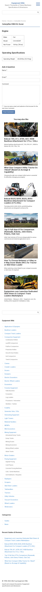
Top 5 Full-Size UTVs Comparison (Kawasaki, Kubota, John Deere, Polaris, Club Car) (19, 231)
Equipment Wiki (18, 3)
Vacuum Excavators (11, 500)
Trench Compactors (12, 359)
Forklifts (7, 408)
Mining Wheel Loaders (12, 448)
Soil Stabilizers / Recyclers (13, 475)
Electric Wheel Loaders (12, 381)
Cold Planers (9, 465)
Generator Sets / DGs (12, 411)
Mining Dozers (10, 441)
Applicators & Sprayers (12, 326)
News (6, 524)
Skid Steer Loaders (11, 486)
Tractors (7, 493)
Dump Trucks (10, 438)
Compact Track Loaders (13, 333)
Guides (7, 521)
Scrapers (8, 482)
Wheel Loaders (10, 503)
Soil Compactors (11, 356)
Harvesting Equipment (12, 415)
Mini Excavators (10, 429)
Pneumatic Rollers (11, 349)
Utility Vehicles (9, 496)
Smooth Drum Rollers (12, 353)
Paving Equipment (10, 459)
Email (4, 77)
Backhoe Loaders (10, 330)
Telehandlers (9, 489)
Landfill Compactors (12, 343)
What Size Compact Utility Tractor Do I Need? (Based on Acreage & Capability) (21, 169)
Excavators (8, 384)
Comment (5, 84)
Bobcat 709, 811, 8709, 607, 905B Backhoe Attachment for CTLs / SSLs (21, 140)
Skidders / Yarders (11, 404)
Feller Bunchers (10, 390)
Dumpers (8, 374)
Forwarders (9, 394)
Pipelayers (8, 479)
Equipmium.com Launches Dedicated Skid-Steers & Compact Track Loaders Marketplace (21, 293)
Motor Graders (9, 455)
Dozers (7, 370)
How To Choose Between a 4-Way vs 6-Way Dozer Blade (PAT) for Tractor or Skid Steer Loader (20, 262)
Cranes (7, 363)
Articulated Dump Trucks (13, 435)
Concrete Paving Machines (14, 468)
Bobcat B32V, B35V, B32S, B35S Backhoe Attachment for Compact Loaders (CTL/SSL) (19, 200)
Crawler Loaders (10, 367)
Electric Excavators (11, 377)
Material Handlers (10, 422)
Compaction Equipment (12, 337)
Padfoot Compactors (12, 346)
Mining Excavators (11, 445)
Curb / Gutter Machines (12, 471)
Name (4, 70)
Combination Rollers (12, 340)
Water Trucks (10, 451)
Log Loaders (9, 397)
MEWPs (7, 425)
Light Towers (9, 418)
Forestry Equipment (11, 388)
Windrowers (9, 507)
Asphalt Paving (10, 461)
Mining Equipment (10, 432)
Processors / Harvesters (13, 400)
